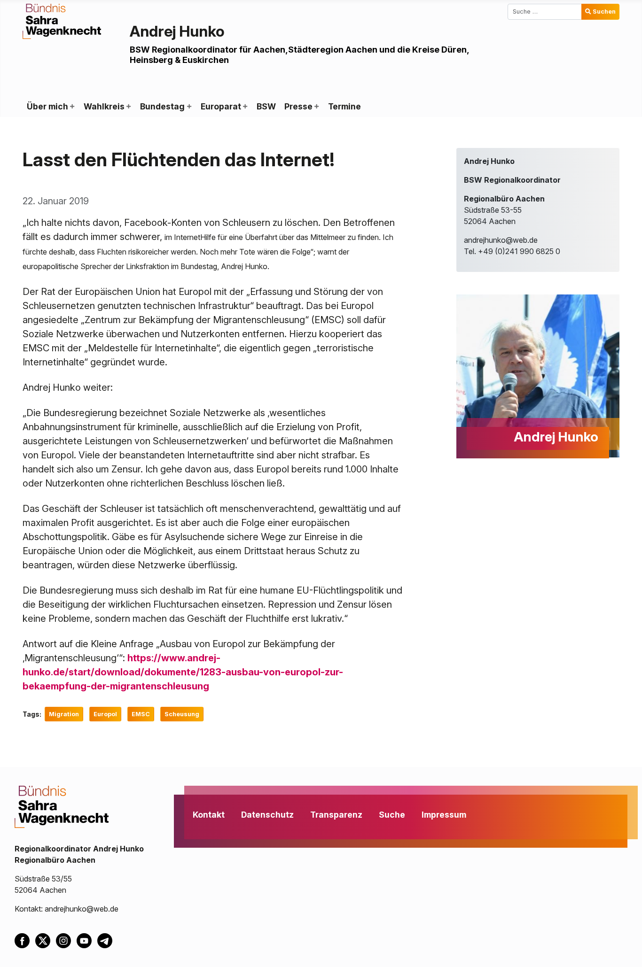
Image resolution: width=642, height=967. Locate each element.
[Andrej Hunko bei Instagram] (66, 939)
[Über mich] (72, 107)
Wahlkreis (104, 106)
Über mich (47, 106)
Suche (392, 815)
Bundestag (162, 106)
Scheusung (181, 714)
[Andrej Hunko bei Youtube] (87, 939)
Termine (344, 106)
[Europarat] (245, 107)
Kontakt (209, 815)
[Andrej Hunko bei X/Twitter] (45, 939)
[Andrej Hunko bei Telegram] (106, 939)
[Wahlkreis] (128, 107)
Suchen (604, 11)
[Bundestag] (188, 107)
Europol (105, 714)
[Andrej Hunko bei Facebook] (25, 939)
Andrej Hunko (177, 31)
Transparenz (336, 815)
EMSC (141, 714)
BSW (266, 106)
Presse (298, 106)
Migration (64, 714)
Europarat (221, 106)
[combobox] (545, 12)
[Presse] (316, 107)
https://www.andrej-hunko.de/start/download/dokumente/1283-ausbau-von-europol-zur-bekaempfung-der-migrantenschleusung (183, 672)
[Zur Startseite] (62, 20)
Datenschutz (267, 815)
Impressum (444, 815)
